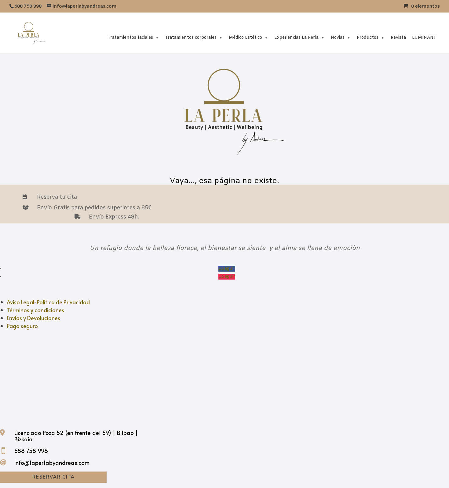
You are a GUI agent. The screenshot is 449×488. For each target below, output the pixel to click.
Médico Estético (245, 38)
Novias (338, 38)
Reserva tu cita (57, 197)
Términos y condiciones (35, 310)
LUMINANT (424, 38)
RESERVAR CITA (53, 477)
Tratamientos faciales (130, 38)
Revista (398, 38)
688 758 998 (31, 450)
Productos (367, 38)
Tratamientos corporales (191, 38)
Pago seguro (22, 326)
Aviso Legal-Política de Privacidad (48, 302)
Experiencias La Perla (296, 38)
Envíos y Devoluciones (33, 318)
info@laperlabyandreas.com (51, 462)
